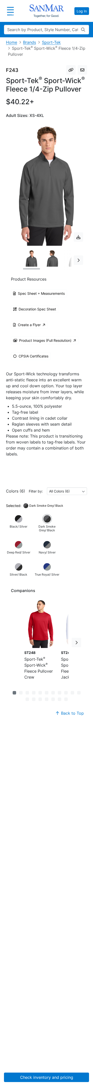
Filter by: (36, 491)
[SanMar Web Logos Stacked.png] (47, 10)
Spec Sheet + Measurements (41, 293)
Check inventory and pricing (46, 1077)
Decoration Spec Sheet (37, 309)
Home (11, 42)
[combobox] (67, 491)
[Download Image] (78, 237)
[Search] (83, 30)
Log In (82, 11)
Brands (29, 42)
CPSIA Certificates (33, 356)
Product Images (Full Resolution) (45, 340)
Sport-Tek (51, 42)
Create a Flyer (29, 325)
